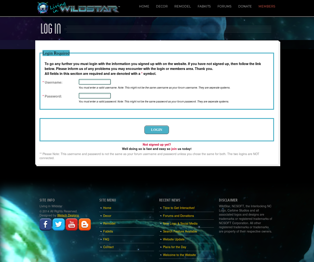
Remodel (182, 6)
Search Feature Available (180, 231)
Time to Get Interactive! (179, 208)
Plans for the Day (174, 247)
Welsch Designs (68, 215)
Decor (162, 6)
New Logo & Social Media (180, 223)
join (174, 149)
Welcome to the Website (179, 255)
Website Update (174, 239)
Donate (245, 6)
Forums (224, 6)
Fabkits (204, 6)
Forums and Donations (178, 215)
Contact (108, 247)
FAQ (106, 239)
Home (144, 6)
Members (266, 6)
